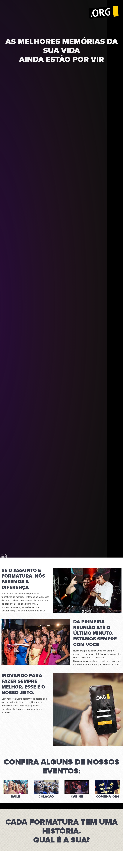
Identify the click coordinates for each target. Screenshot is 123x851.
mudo (4, 556)
